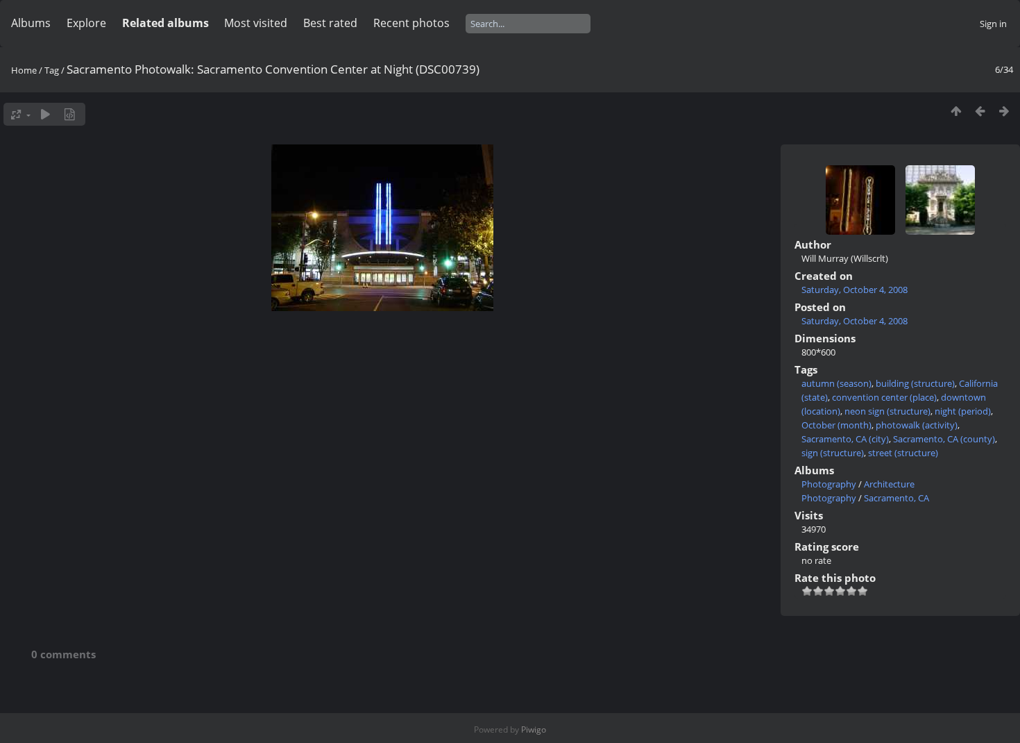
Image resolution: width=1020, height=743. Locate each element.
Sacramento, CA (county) (944, 439)
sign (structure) (832, 452)
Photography (828, 484)
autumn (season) (836, 383)
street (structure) (903, 452)
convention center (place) (884, 397)
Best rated (330, 23)
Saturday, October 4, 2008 (854, 289)
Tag (51, 70)
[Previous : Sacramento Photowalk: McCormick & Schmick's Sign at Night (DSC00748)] (980, 111)
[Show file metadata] (70, 114)
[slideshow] (45, 114)
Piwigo (533, 729)
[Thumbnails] (956, 111)
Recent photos (411, 23)
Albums (31, 23)
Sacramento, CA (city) (845, 439)
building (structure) (915, 383)
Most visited (255, 23)
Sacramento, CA (896, 498)
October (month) (836, 425)
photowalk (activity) (917, 425)
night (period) (963, 411)
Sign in (993, 23)
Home (24, 70)
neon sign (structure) (887, 411)
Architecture (889, 484)
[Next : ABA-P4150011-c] (1004, 111)
